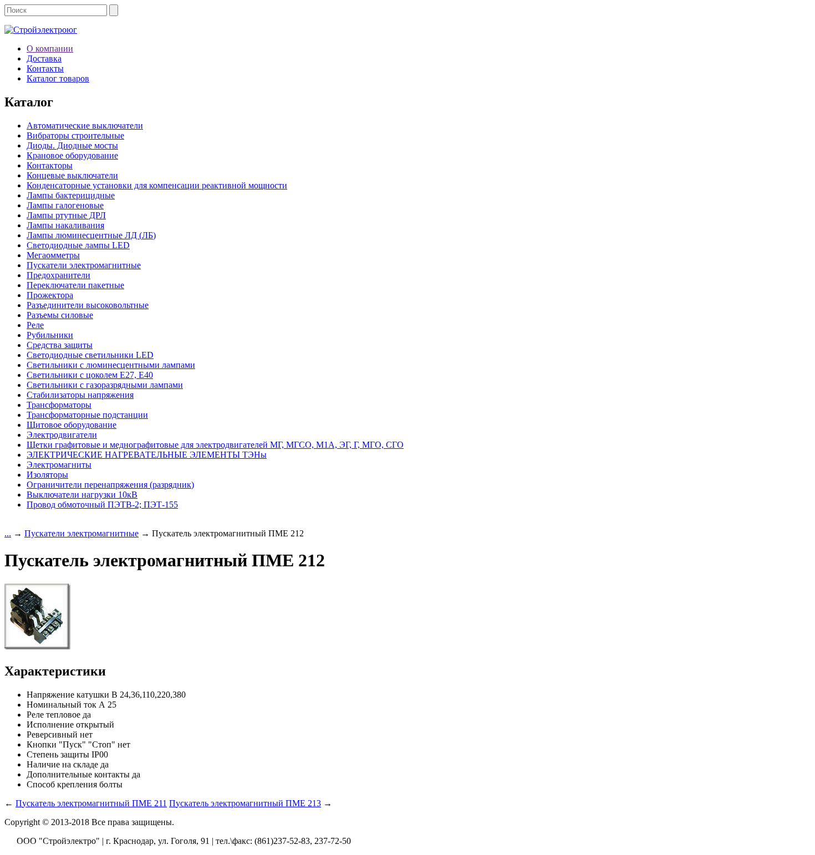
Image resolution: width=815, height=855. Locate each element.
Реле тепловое (53, 714)
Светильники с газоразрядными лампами (105, 385)
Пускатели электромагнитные (84, 265)
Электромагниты (59, 464)
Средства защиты (60, 345)
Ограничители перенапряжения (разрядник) (110, 484)
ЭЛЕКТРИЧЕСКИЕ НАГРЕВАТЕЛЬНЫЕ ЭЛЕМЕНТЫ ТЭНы (147, 454)
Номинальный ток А (66, 704)
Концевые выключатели (72, 175)
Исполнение (50, 724)
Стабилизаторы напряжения (80, 395)
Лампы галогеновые (65, 205)
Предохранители (58, 275)
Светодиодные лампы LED (78, 245)
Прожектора (50, 295)
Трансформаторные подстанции (87, 414)
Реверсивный (52, 734)
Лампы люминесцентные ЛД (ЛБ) (91, 235)
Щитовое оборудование (71, 424)
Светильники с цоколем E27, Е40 (90, 375)
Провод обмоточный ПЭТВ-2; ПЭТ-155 (102, 504)
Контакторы (50, 165)
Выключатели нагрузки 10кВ (82, 494)
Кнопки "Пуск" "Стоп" (71, 744)
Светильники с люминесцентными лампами (111, 365)
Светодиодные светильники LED (90, 355)
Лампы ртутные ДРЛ (66, 215)
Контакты (45, 68)
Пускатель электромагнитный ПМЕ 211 (91, 803)
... (7, 533)
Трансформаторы (59, 404)
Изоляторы (47, 474)
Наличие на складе (62, 764)
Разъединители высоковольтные (88, 305)
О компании (50, 48)
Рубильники (50, 335)
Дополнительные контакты (78, 774)
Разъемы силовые (60, 315)
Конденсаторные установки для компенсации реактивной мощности (157, 185)
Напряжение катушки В (72, 694)
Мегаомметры (53, 255)
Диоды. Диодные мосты (72, 145)
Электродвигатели (62, 434)
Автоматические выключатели (85, 125)
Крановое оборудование (72, 155)
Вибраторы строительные (75, 135)
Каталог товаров (58, 78)
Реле (35, 325)
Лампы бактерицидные (71, 195)
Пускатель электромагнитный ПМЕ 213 (245, 803)
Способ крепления (62, 784)
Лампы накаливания (65, 225)
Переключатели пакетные (75, 285)
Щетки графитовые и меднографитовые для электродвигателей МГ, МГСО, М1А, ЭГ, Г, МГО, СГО (215, 444)
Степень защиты (58, 754)
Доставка (44, 58)
